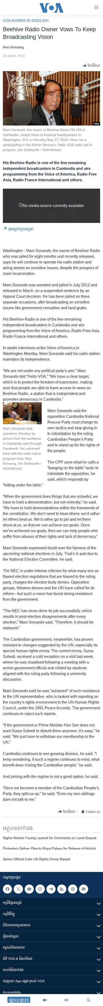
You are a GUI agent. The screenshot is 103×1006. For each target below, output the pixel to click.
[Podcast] (72, 889)
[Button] (91, 66)
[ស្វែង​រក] (88, 1000)
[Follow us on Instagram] (40, 889)
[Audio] (66, 1000)
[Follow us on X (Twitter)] (18, 889)
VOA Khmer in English (26, 21)
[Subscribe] (83, 889)
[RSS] (61, 889)
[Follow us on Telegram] (51, 889)
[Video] (45, 1000)
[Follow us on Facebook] (7, 889)
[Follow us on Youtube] (29, 889)
